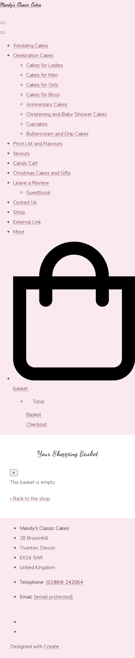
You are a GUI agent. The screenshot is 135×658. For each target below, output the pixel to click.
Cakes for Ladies (44, 65)
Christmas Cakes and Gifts (41, 173)
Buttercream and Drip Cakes (57, 134)
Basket (33, 414)
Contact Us (25, 202)
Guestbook (38, 192)
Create (51, 646)
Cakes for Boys (43, 94)
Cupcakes (37, 124)
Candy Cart (25, 163)
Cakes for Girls (42, 85)
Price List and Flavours (37, 143)
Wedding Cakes (30, 45)
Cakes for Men (42, 75)
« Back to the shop (30, 498)
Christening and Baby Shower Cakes (66, 114)
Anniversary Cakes (46, 104)
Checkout (36, 424)
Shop (19, 212)
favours (21, 153)
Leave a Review (31, 183)
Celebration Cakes (33, 55)
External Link (27, 222)
